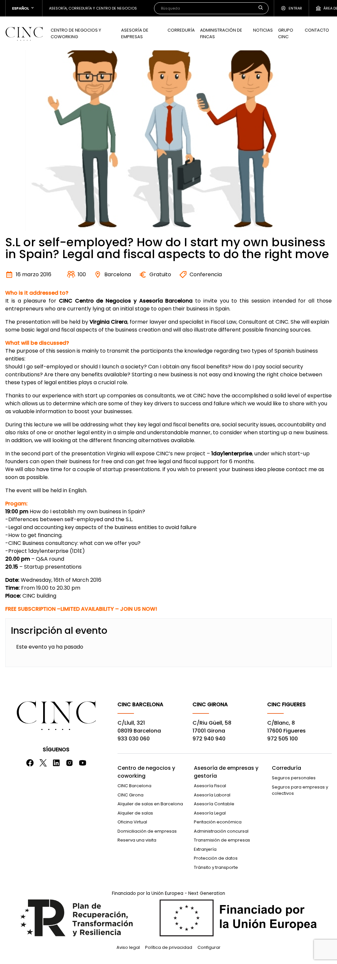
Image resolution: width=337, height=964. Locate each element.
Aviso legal (128, 947)
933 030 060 (133, 738)
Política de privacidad (168, 947)
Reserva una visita (136, 840)
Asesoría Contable (214, 804)
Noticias (263, 30)
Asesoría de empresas (134, 33)
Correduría (181, 30)
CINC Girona (130, 795)
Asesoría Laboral (212, 795)
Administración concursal (221, 831)
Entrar (295, 8)
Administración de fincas (221, 33)
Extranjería (205, 849)
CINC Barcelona (134, 786)
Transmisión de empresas (222, 840)
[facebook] (30, 763)
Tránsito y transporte (216, 867)
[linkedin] (56, 763)
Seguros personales (294, 778)
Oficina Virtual (132, 822)
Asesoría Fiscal (210, 786)
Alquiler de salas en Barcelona (150, 804)
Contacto (317, 30)
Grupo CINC (285, 33)
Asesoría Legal (210, 813)
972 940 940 (209, 738)
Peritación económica (218, 822)
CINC (24, 33)
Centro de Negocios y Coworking (76, 33)
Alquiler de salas (135, 813)
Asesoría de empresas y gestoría (226, 772)
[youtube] (83, 763)
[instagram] (69, 763)
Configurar (208, 947)
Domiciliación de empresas (147, 831)
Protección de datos (216, 858)
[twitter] (43, 763)
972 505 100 (282, 738)
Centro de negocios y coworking (146, 772)
